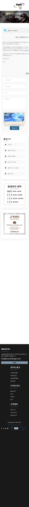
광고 (11, 399)
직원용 (14, 362)
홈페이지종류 (11, 156)
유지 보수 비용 (12, 162)
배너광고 (13, 381)
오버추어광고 (14, 372)
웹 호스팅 (10, 173)
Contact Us (13, 412)
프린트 (12, 396)
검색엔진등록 (14, 378)
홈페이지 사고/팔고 (13, 167)
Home (10, 17)
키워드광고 (13, 375)
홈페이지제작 (11, 150)
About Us (13, 409)
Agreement (13, 415)
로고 (11, 394)
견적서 (10, 144)
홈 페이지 (13, 391)
